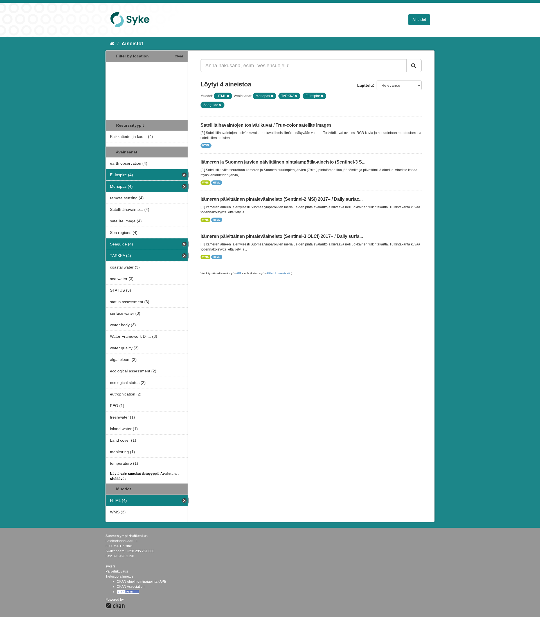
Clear (179, 56)
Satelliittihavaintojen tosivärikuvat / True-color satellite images (266, 125)
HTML (206, 145)
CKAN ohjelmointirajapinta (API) (141, 582)
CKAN (115, 606)
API (238, 273)
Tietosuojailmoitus (119, 576)
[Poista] (228, 96)
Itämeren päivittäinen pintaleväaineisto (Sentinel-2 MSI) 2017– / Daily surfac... (282, 199)
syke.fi (110, 566)
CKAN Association (131, 587)
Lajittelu (365, 85)
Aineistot (419, 20)
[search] (414, 65)
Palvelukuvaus (116, 571)
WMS (205, 182)
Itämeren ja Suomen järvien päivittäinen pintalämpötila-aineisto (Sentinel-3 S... (283, 162)
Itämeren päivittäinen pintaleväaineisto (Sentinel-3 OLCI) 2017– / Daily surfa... (282, 236)
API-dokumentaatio (278, 273)
